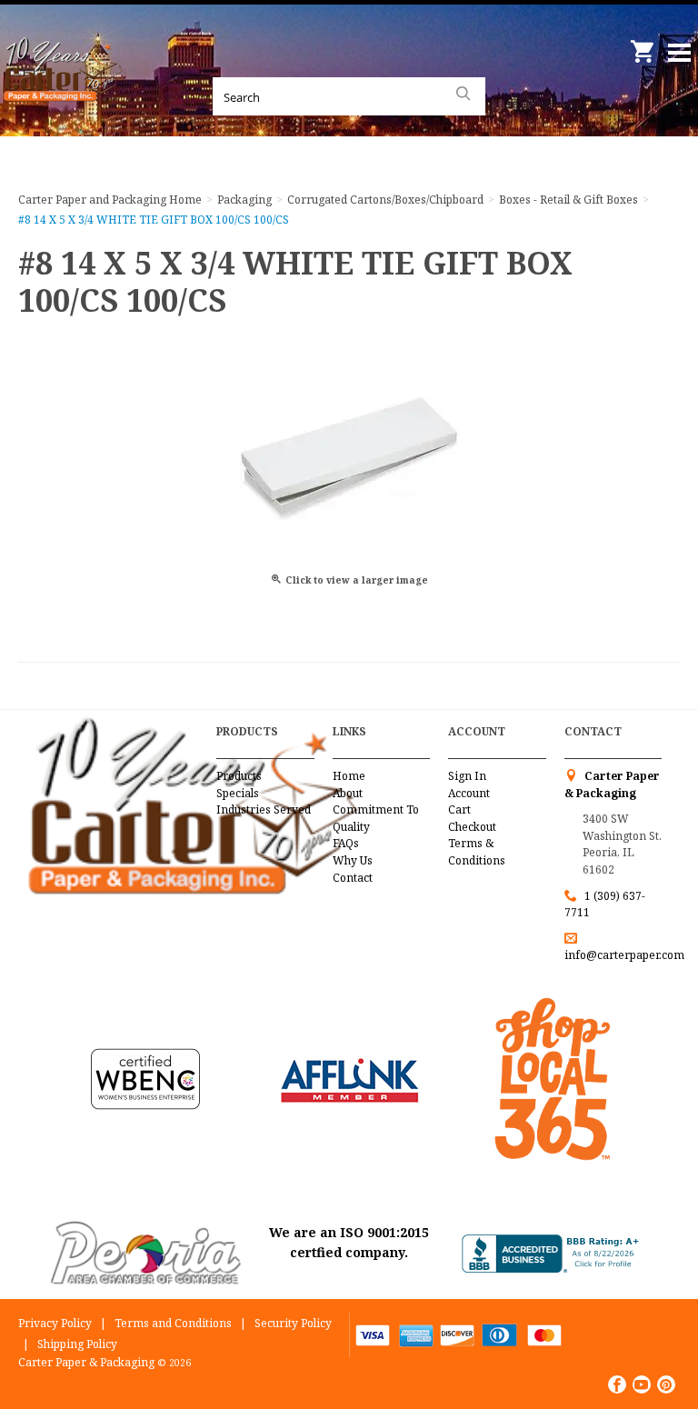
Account (469, 793)
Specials (237, 793)
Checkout (472, 826)
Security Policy (293, 1323)
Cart (459, 809)
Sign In (467, 776)
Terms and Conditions (173, 1323)
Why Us (353, 860)
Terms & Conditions (476, 851)
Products (239, 776)
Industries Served (263, 809)
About (348, 793)
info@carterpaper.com (624, 955)
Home (349, 776)
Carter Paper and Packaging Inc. (63, 90)
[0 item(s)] (643, 45)
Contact (353, 877)
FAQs (346, 843)
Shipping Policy (77, 1344)
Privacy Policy (55, 1323)
